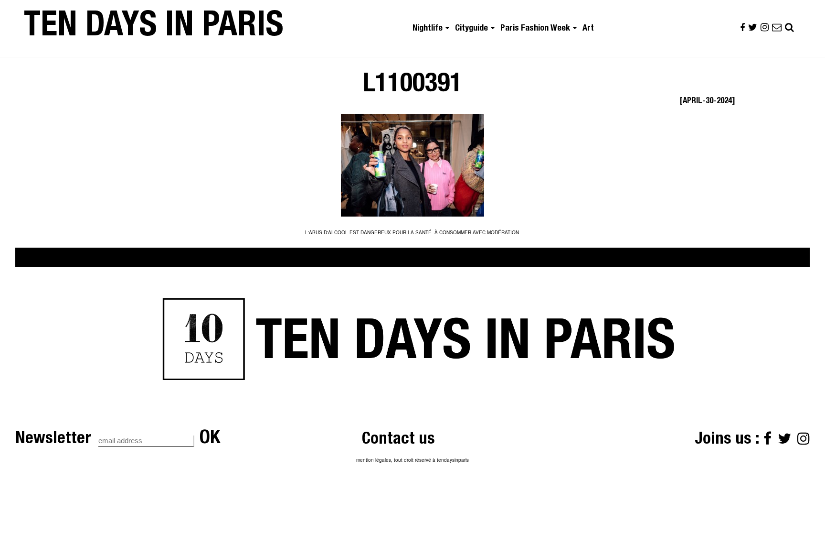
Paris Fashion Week (536, 28)
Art (588, 28)
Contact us (398, 440)
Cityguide (472, 28)
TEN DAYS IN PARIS (154, 28)
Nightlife (428, 28)
